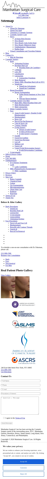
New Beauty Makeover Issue (25, 45)
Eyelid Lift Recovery (26, 132)
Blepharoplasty (20, 117)
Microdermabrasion (17, 187)
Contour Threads (21, 125)
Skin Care (9, 177)
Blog (7, 53)
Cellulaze (18, 70)
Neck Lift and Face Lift (18, 223)
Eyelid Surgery (20, 127)
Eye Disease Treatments (18, 163)
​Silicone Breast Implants (28, 99)
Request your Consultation (10, 255)
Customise (23, 468)
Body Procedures (11, 206)
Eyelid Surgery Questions (28, 134)
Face (11, 111)
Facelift (17, 136)
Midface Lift (19, 144)
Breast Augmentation (22, 92)
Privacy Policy (10, 173)
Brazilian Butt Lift (21, 66)
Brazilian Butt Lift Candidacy (29, 68)
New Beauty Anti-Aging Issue (26, 43)
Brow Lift (18, 119)
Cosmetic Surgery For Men (20, 101)
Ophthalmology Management (25, 47)
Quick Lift (18, 146)
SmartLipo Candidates (27, 88)
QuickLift (13, 229)
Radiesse (13, 191)
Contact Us (9, 55)
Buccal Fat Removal (17, 231)
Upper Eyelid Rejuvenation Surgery (27, 148)
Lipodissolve (19, 74)
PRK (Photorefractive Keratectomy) (23, 169)
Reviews (8, 175)
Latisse (12, 183)
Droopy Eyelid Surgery (27, 130)
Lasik (12, 165)
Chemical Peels (15, 181)
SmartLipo (18, 84)
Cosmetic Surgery (11, 59)
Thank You (9, 198)
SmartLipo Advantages (27, 86)
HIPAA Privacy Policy (13, 154)
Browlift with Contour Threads (21, 227)
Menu (16, 13)
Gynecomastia (15, 152)
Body (12, 61)
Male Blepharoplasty (22, 105)
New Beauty (19, 41)
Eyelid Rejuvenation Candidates (30, 150)
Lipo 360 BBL (10, 158)
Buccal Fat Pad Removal (24, 121)
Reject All (23, 474)
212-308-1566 (23, 15)
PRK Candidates (21, 171)
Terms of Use (10, 196)
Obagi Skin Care (16, 189)
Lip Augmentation (16, 185)
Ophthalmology (11, 161)
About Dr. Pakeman (17, 28)
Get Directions (6, 372)
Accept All (23, 461)
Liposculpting (15, 217)
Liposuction (19, 76)
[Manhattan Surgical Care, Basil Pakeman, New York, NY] (24, 11)
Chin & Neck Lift (21, 123)
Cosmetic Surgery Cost (18, 35)
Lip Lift (17, 142)
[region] (23, 461)
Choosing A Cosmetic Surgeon (21, 32)
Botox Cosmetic (16, 179)
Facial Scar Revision (22, 140)
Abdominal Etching (22, 63)
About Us (9, 26)
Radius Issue (19, 49)
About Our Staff (16, 30)
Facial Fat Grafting (21, 138)
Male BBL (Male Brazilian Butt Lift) (28, 103)
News (12, 37)
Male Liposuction (21, 107)
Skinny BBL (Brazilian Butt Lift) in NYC (30, 82)
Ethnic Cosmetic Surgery (19, 109)
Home (7, 156)
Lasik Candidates (21, 167)
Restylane (13, 194)
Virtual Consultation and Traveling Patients (25, 51)
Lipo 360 (18, 72)
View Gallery (6, 275)
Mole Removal (20, 80)
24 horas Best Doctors (23, 39)
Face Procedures (11, 221)
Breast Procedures (16, 90)
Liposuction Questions (27, 78)
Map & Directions (16, 57)
